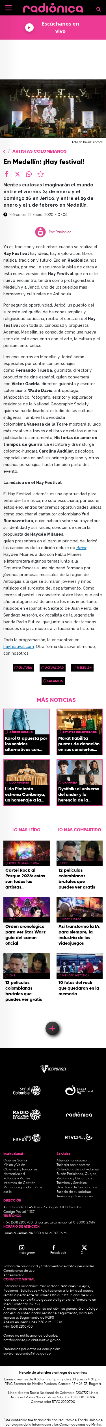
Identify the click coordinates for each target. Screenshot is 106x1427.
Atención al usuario (72, 1160)
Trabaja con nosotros (73, 1165)
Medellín (84, 668)
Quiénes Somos (15, 1160)
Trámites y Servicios (72, 1183)
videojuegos (71, 919)
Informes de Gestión (19, 1183)
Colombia (55, 681)
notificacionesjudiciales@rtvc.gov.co (31, 1340)
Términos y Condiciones (75, 1196)
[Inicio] (53, 7)
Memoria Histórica (75, 975)
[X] (17, 174)
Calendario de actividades (78, 1169)
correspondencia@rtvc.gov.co (28, 1300)
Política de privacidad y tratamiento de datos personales (48, 1266)
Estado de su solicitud (74, 1192)
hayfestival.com (18, 646)
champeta (69, 782)
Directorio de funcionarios (77, 1187)
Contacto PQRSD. (26, 1304)
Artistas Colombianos (39, 151)
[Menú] (8, 8)
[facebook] (6, 174)
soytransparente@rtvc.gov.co (27, 1353)
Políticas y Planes (16, 1178)
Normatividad (14, 1174)
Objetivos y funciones (20, 1169)
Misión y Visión (14, 1165)
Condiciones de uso (18, 1271)
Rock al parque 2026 (24, 863)
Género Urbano (21, 732)
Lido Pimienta (19, 782)
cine (12, 919)
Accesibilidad (14, 1275)
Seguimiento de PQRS (37, 1317)
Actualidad (54, 668)
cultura (25, 668)
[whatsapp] (29, 174)
